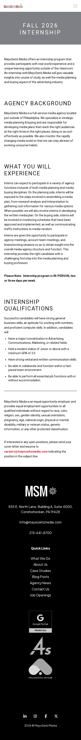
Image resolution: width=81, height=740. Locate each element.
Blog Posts (40, 576)
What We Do (40, 558)
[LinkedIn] (24, 716)
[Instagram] (35, 716)
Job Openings (40, 595)
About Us (40, 564)
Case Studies (40, 570)
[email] (45, 716)
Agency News (40, 583)
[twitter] (56, 716)
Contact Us (40, 589)
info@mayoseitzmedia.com (40, 522)
